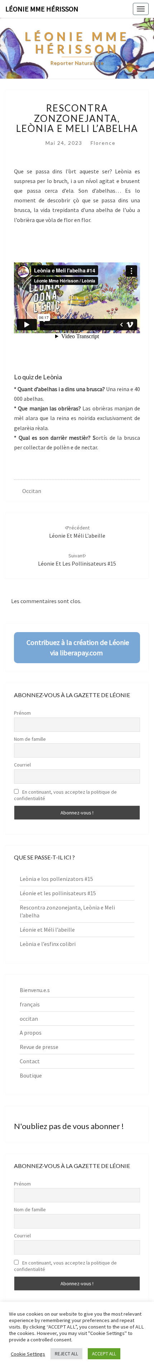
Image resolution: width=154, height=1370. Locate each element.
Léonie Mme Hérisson (41, 8)
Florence (103, 143)
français (30, 1004)
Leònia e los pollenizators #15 (56, 878)
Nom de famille (30, 739)
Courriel (22, 765)
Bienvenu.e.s (35, 990)
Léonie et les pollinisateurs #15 (58, 893)
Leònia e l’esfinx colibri (48, 943)
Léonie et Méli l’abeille (47, 929)
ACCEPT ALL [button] (104, 1354)
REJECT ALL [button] (66, 1354)
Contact (30, 1061)
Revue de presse (39, 1046)
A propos (31, 1032)
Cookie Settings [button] (28, 1354)
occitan (31, 490)
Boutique (31, 1075)
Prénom (22, 713)
